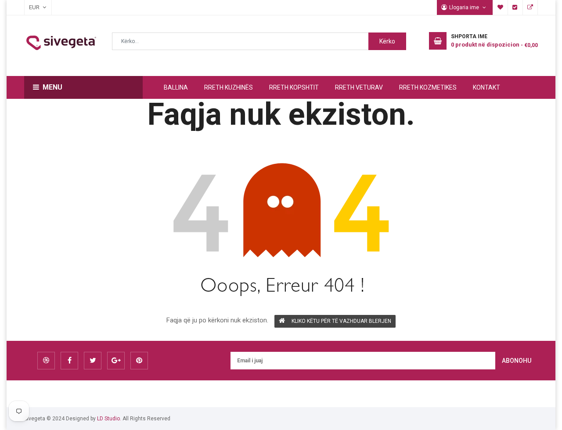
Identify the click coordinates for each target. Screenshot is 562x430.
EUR (30, 7)
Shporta (530, 7)
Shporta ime (500, 7)
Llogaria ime (464, 7)
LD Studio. (109, 419)
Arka (515, 7)
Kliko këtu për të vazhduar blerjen (341, 321)
